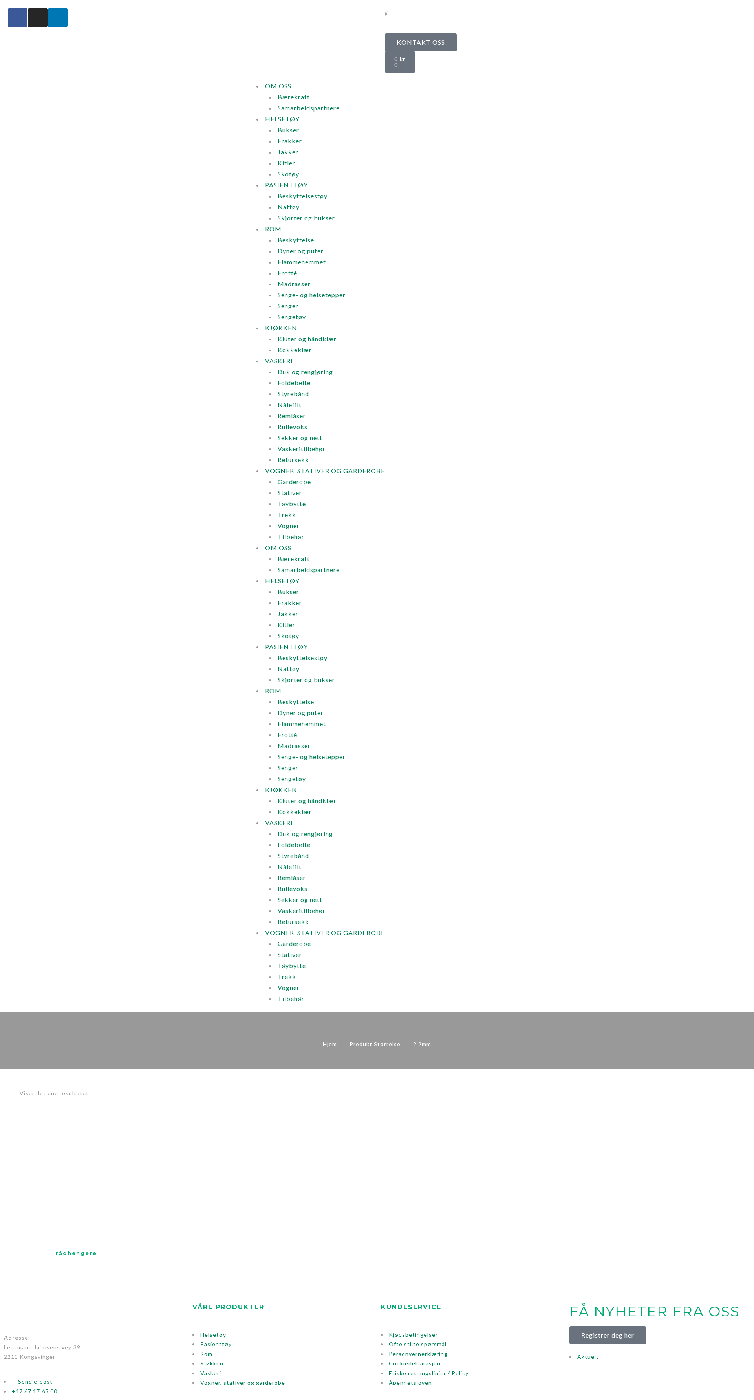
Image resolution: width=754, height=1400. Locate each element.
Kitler (286, 163)
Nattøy (289, 206)
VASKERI (279, 360)
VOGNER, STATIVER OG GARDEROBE (325, 470)
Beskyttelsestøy (303, 195)
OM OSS (278, 86)
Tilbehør (291, 536)
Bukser (288, 130)
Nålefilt (290, 404)
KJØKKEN (281, 327)
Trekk (287, 514)
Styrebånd (293, 393)
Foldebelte (294, 382)
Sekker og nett (300, 437)
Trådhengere (74, 1253)
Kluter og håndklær (307, 338)
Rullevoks (292, 426)
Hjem (330, 1044)
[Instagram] (38, 17)
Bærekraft (294, 97)
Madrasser (294, 283)
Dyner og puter (301, 250)
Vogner (289, 525)
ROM (273, 228)
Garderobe (294, 481)
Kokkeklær (295, 349)
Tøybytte (292, 503)
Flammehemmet (302, 261)
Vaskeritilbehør (302, 448)
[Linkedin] (58, 17)
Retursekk (293, 459)
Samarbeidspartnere (309, 108)
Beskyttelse (296, 239)
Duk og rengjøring (305, 371)
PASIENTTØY (286, 184)
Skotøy (288, 174)
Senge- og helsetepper (312, 294)
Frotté (287, 272)
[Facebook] (17, 17)
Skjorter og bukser (306, 217)
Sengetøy (292, 316)
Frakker (290, 141)
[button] (563, 13)
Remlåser (292, 415)
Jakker (288, 152)
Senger (288, 305)
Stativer (290, 492)
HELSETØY (282, 119)
